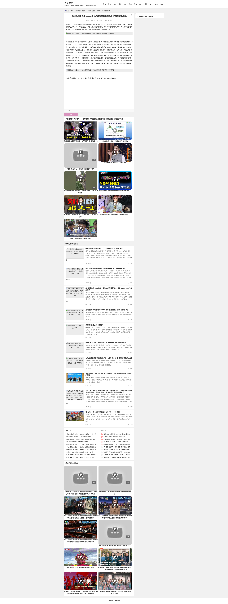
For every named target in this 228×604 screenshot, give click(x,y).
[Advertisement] (99, 93)
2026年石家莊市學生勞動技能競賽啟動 (78, 442)
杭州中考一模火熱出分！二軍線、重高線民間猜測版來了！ (83, 444)
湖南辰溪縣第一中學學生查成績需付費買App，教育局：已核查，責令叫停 (87, 439)
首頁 (104, 4)
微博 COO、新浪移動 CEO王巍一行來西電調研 (116, 434)
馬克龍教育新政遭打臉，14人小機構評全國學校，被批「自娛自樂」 (107, 310)
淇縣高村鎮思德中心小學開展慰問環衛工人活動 (80, 452)
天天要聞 (68, 3)
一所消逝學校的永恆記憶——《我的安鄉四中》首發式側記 (104, 248)
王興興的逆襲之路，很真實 (94, 325)
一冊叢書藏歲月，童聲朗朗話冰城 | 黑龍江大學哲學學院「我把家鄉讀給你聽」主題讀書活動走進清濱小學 (96, 454)
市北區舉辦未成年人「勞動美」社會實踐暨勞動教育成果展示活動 (85, 447)
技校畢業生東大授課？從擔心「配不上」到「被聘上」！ (82, 457)
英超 (135, 4)
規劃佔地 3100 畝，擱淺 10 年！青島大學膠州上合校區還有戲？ (106, 342)
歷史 (125, 4)
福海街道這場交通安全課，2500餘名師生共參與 (116, 444)
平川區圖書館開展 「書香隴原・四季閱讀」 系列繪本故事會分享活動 (122, 447)
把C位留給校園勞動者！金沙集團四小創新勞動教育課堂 (118, 439)
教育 (72, 11)
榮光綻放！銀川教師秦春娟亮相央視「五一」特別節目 (103, 412)
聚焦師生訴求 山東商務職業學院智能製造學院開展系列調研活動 (121, 452)
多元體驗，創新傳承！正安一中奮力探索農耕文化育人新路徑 (84, 449)
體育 (120, 4)
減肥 (156, 4)
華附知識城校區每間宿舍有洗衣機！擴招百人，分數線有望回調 (105, 268)
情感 (114, 4)
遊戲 (130, 4)
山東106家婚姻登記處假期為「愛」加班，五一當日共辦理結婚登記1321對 (109, 358)
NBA (140, 4)
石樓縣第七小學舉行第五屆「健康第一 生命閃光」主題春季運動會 (121, 454)
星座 (151, 4)
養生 (146, 4)
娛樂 (109, 4)
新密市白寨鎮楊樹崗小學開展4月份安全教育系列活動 (118, 449)
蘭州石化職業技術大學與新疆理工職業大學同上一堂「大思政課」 (85, 434)
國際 (161, 4)
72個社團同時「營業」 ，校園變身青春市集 (79, 436)
